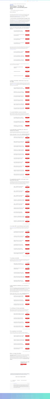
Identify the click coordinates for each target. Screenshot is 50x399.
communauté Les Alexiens (13, 49)
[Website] (28, 388)
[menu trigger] (10, 1)
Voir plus (28, 383)
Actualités (11, 11)
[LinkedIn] (29, 388)
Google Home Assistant (23, 380)
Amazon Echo (16, 20)
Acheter (27, 67)
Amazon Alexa (14, 380)
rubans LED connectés (13, 227)
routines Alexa (13, 84)
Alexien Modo (15, 383)
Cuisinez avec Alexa (22, 22)
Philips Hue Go (18, 260)
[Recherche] (39, 1)
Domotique (18, 380)
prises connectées (14, 83)
